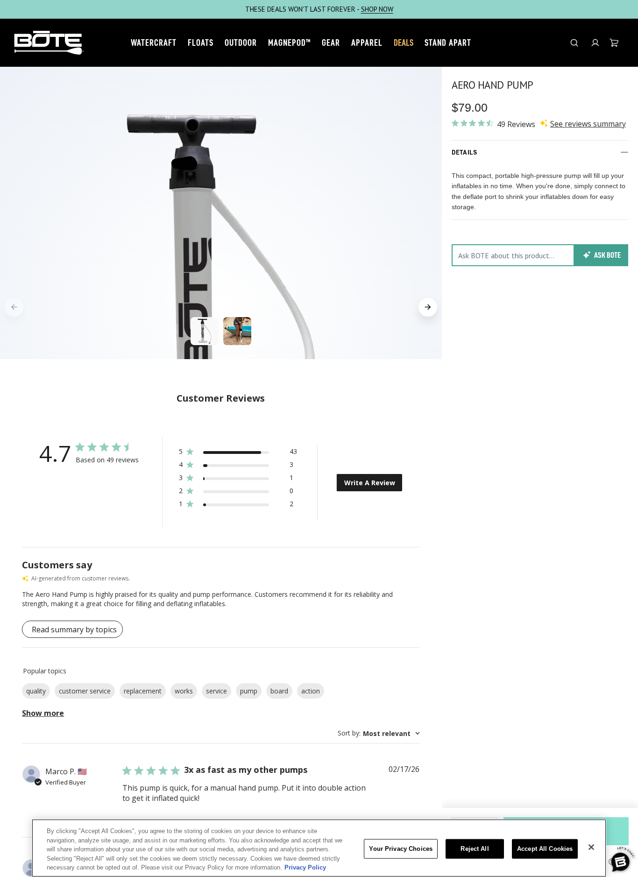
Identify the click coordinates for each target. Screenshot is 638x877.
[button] (595, 42)
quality (36, 690)
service (216, 690)
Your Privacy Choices (400, 848)
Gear (331, 42)
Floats (200, 42)
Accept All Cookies (545, 848)
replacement (143, 690)
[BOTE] (49, 42)
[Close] (591, 847)
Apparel (367, 42)
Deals (403, 42)
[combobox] (379, 733)
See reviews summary (588, 124)
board (279, 690)
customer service (85, 690)
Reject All (475, 848)
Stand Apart (448, 42)
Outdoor (241, 42)
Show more (43, 713)
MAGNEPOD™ (289, 42)
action (310, 690)
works (184, 690)
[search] (574, 42)
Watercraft (154, 42)
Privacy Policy (305, 867)
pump (248, 690)
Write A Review (369, 482)
